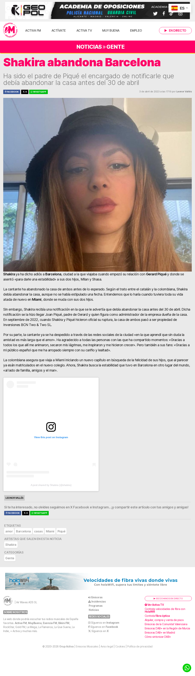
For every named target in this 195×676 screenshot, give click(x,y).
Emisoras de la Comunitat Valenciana (166, 624)
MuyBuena (35, 623)
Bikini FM (63, 623)
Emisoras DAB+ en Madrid (160, 632)
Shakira (10, 545)
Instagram (101, 507)
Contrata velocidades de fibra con (165, 610)
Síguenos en (105, 622)
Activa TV (84, 30)
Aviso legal (107, 646)
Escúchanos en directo (169, 598)
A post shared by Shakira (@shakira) (51, 485)
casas (38, 531)
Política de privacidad (140, 646)
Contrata (157, 615)
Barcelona (23, 531)
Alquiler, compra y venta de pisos (164, 620)
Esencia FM (50, 623)
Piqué (62, 531)
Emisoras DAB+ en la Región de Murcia (167, 628)
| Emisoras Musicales (78, 646)
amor (9, 531)
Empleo (136, 30)
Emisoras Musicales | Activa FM (10, 30)
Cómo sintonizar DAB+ (158, 636)
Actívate (58, 30)
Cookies (120, 646)
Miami (50, 531)
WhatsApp (39, 91)
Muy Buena (111, 30)
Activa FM (33, 30)
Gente (115, 46)
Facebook (12, 91)
